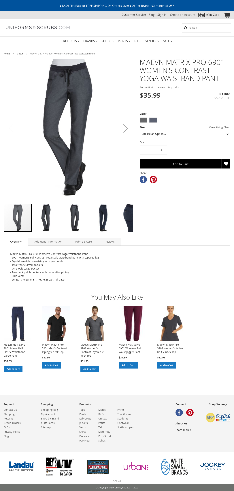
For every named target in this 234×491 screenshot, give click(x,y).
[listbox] (185, 121)
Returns (8, 418)
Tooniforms (124, 414)
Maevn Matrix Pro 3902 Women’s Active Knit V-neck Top (170, 348)
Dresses (84, 436)
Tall (100, 427)
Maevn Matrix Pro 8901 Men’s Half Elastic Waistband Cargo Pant (14, 350)
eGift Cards (48, 423)
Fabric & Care (83, 241)
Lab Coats (85, 418)
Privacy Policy (12, 431)
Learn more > (184, 430)
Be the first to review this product (160, 87)
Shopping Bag (49, 409)
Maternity (104, 431)
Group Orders (12, 423)
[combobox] (206, 27)
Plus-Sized (104, 436)
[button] (125, 128)
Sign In (162, 15)
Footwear (84, 440)
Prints (120, 409)
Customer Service (134, 15)
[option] (143, 120)
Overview (16, 241)
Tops (82, 409)
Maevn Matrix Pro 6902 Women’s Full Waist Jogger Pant (130, 348)
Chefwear (123, 423)
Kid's (101, 414)
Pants (82, 414)
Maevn (19, 53)
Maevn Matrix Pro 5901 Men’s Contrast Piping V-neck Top (54, 348)
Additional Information (48, 241)
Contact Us (10, 409)
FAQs (7, 427)
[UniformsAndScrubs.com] (38, 27)
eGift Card (212, 15)
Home (7, 53)
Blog (152, 15)
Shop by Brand (50, 418)
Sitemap (46, 427)
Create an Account (182, 15)
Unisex (102, 418)
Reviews (110, 241)
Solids (102, 440)
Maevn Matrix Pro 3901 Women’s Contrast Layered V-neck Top (92, 350)
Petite (101, 423)
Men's (102, 409)
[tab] (16, 242)
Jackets (83, 423)
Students (122, 418)
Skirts (82, 431)
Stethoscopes (125, 427)
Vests (82, 427)
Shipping (9, 414)
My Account (48, 414)
